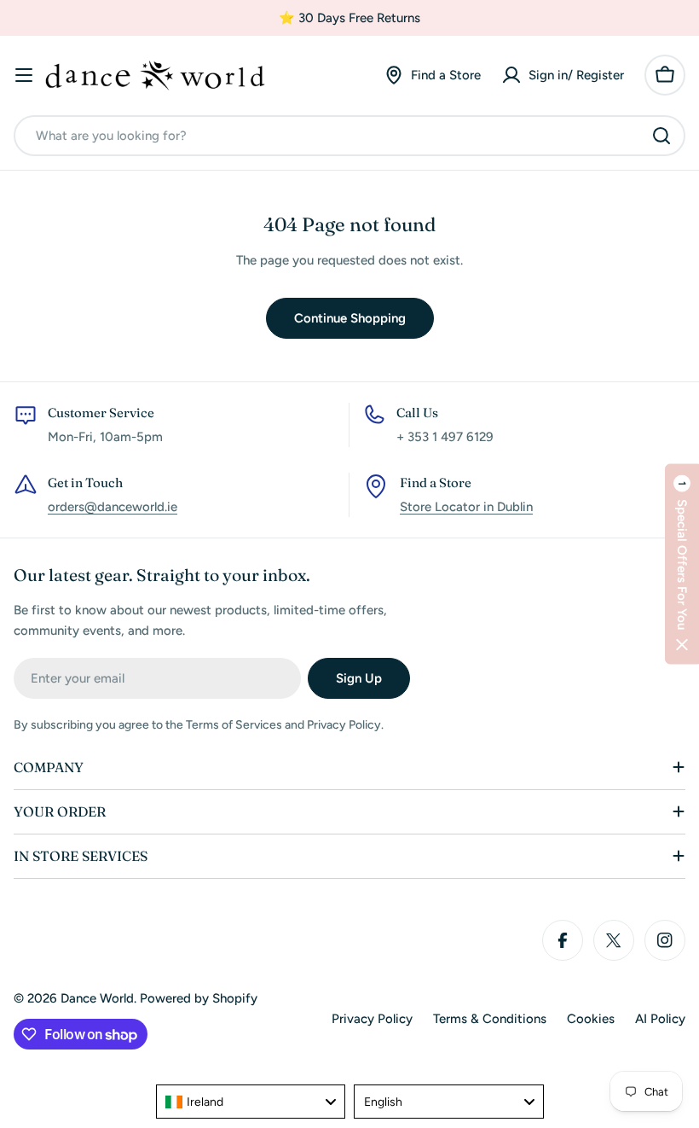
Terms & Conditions (489, 1018)
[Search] (661, 135)
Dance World (97, 998)
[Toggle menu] (24, 75)
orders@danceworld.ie (112, 507)
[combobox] (349, 135)
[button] (682, 564)
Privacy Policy (372, 1018)
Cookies (591, 1018)
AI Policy (660, 1018)
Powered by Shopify (198, 998)
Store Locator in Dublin (466, 507)
